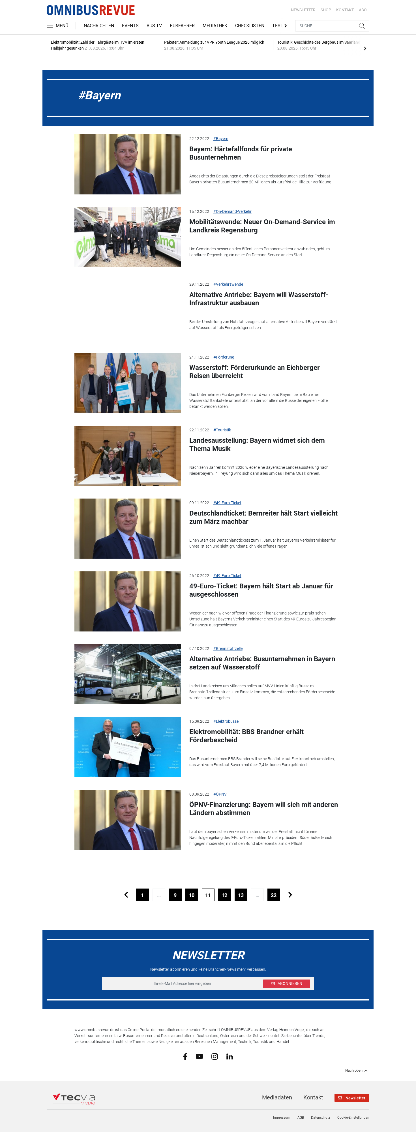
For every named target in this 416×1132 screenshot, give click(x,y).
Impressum (281, 1118)
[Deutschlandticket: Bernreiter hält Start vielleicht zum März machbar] (127, 529)
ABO (363, 10)
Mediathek (215, 25)
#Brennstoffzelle (228, 648)
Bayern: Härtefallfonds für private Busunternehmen (240, 153)
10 (191, 895)
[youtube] (199, 1056)
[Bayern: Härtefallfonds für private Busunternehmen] (127, 164)
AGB (300, 1118)
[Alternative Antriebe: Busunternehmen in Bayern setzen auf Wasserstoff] (127, 674)
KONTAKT (345, 10)
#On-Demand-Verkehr (232, 211)
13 (241, 895)
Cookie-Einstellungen (353, 1118)
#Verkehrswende (228, 284)
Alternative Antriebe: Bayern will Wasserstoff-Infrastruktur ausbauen (258, 299)
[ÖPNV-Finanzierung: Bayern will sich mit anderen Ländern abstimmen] (127, 820)
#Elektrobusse (226, 721)
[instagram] (214, 1056)
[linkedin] (229, 1056)
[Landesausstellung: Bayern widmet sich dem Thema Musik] (127, 456)
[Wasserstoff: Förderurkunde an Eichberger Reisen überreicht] (127, 383)
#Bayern (220, 138)
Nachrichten (99, 25)
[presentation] (365, 48)
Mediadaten (277, 1097)
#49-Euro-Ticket (227, 503)
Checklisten (249, 25)
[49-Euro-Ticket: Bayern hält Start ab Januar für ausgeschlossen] (127, 601)
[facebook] (185, 1056)
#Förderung (223, 357)
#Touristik (222, 430)
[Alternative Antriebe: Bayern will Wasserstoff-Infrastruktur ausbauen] (127, 310)
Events (130, 25)
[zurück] (126, 895)
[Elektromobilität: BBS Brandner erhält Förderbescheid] (127, 747)
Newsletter (303, 10)
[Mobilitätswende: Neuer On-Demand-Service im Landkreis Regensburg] (127, 237)
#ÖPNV (220, 794)
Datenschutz (320, 1118)
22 (273, 895)
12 (224, 895)
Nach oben (354, 1070)
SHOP (326, 10)
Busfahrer (182, 25)
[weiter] (290, 895)
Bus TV (154, 25)
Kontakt (313, 1097)
